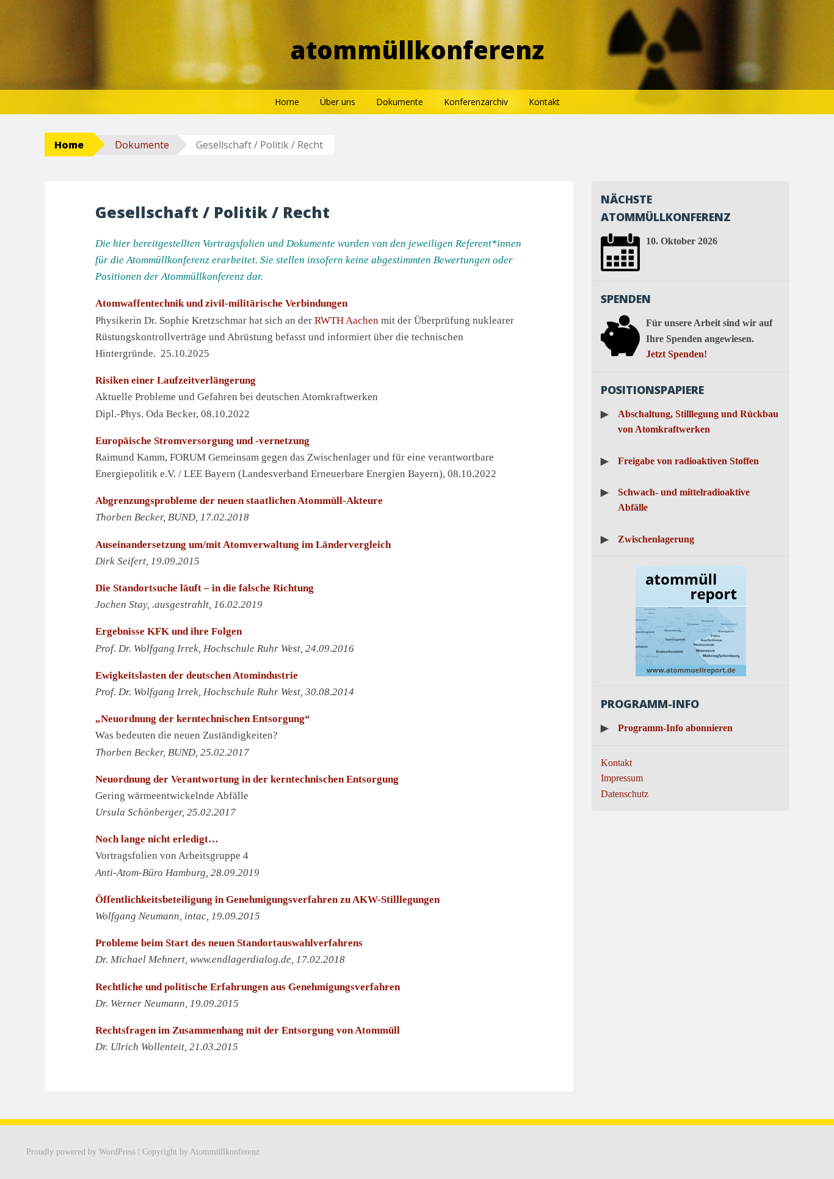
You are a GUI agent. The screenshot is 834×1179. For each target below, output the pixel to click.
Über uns (337, 102)
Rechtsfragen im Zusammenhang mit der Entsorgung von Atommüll (247, 1030)
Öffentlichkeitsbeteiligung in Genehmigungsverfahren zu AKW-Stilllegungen (267, 899)
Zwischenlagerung (656, 539)
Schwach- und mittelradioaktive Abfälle (684, 500)
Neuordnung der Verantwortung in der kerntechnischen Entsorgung (247, 779)
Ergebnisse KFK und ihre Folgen (168, 631)
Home (287, 102)
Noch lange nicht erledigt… (157, 839)
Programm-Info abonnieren (675, 728)
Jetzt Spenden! (676, 354)
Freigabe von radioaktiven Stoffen (688, 461)
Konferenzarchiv (476, 102)
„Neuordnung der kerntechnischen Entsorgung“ (202, 719)
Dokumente (399, 102)
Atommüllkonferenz (417, 50)
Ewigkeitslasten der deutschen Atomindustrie (196, 675)
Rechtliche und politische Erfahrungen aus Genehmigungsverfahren (247, 987)
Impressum (622, 778)
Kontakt (544, 102)
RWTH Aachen (346, 320)
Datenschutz (624, 794)
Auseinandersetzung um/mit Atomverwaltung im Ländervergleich (243, 544)
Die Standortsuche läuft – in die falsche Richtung (204, 588)
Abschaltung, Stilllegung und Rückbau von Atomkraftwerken (698, 422)
